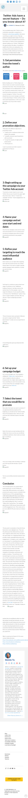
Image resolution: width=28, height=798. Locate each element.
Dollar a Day (12, 376)
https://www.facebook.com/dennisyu (12, 642)
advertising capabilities (13, 34)
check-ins (14, 385)
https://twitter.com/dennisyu (10, 643)
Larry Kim (10, 602)
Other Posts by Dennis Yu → (15, 715)
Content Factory (17, 70)
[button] (24, 9)
